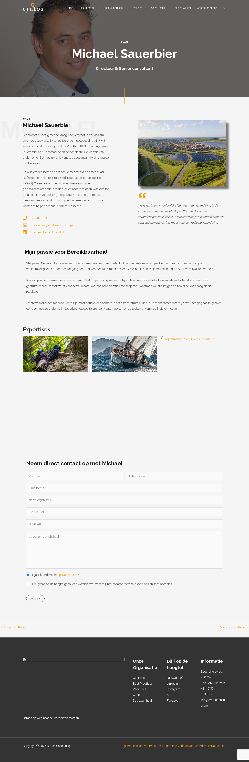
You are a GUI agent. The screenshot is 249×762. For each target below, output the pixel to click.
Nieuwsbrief (175, 678)
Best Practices (143, 683)
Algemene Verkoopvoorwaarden (185, 746)
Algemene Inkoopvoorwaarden (141, 746)
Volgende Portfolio (234, 627)
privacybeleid (68, 575)
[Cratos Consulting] (33, 7)
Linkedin (172, 683)
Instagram (173, 689)
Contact (138, 695)
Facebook (173, 700)
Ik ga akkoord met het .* (55, 575)
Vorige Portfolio (12, 627)
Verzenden (35, 598)
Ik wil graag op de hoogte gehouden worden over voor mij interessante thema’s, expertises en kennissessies (101, 584)
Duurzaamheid (142, 700)
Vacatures (139, 689)
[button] (96, 8)
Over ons (139, 678)
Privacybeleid (217, 746)
